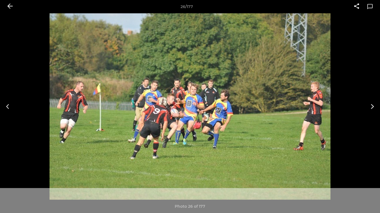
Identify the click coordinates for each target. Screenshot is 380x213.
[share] (356, 7)
